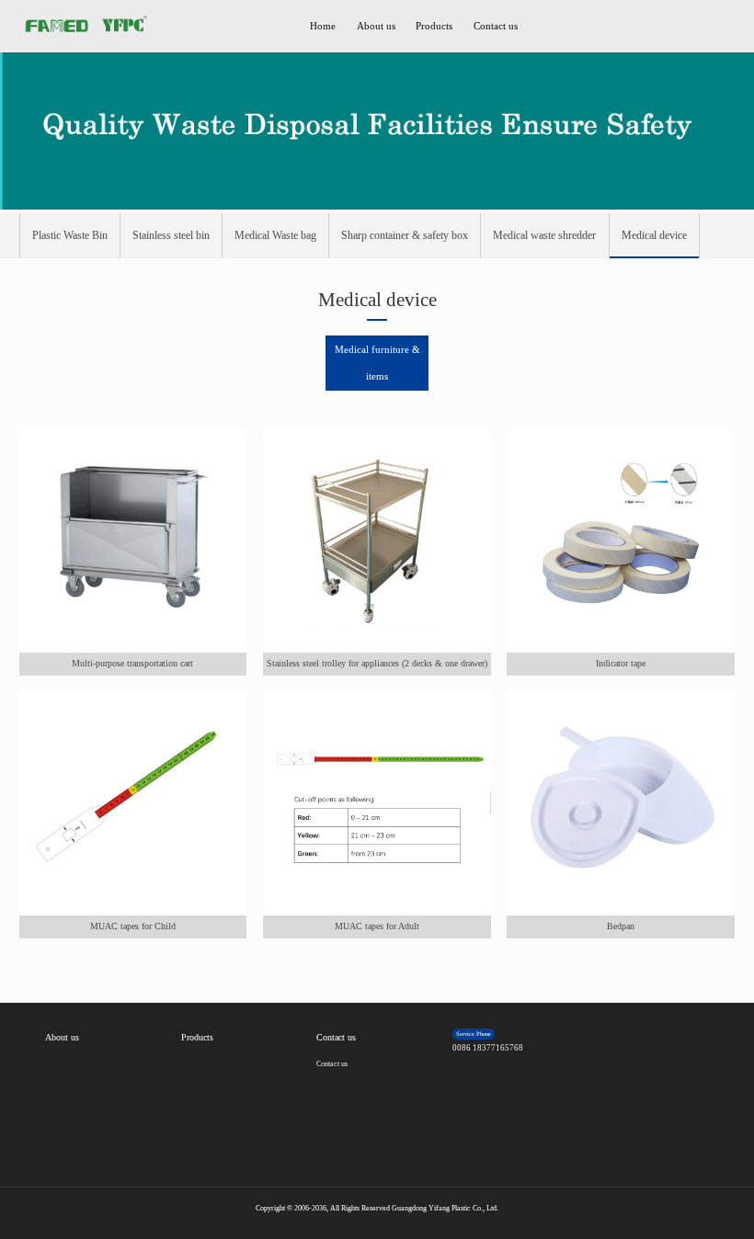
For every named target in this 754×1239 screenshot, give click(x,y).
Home (323, 26)
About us (376, 26)
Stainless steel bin (171, 235)
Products (434, 26)
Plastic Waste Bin (70, 235)
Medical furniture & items (377, 362)
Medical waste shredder (544, 235)
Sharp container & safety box (404, 235)
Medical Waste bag (275, 235)
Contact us (496, 26)
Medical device (654, 235)
